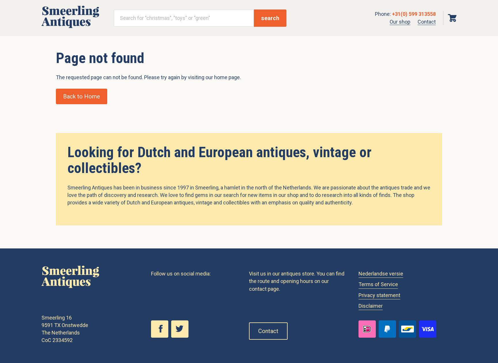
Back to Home (81, 96)
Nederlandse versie (381, 274)
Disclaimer (371, 306)
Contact (427, 22)
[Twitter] (181, 336)
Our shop (400, 22)
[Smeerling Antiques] (70, 26)
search (270, 18)
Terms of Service (378, 284)
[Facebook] (161, 336)
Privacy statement (379, 295)
